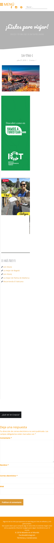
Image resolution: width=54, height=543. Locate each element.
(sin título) (7, 267)
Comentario (6, 438)
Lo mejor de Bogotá (11, 270)
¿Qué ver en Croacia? (10, 415)
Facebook (23, 535)
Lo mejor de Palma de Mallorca (16, 278)
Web (2, 486)
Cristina (32, 60)
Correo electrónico (9, 476)
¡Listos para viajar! (27, 26)
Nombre (4, 465)
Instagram (31, 535)
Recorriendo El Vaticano (13, 281)
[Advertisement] (27, 314)
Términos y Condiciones (27, 538)
